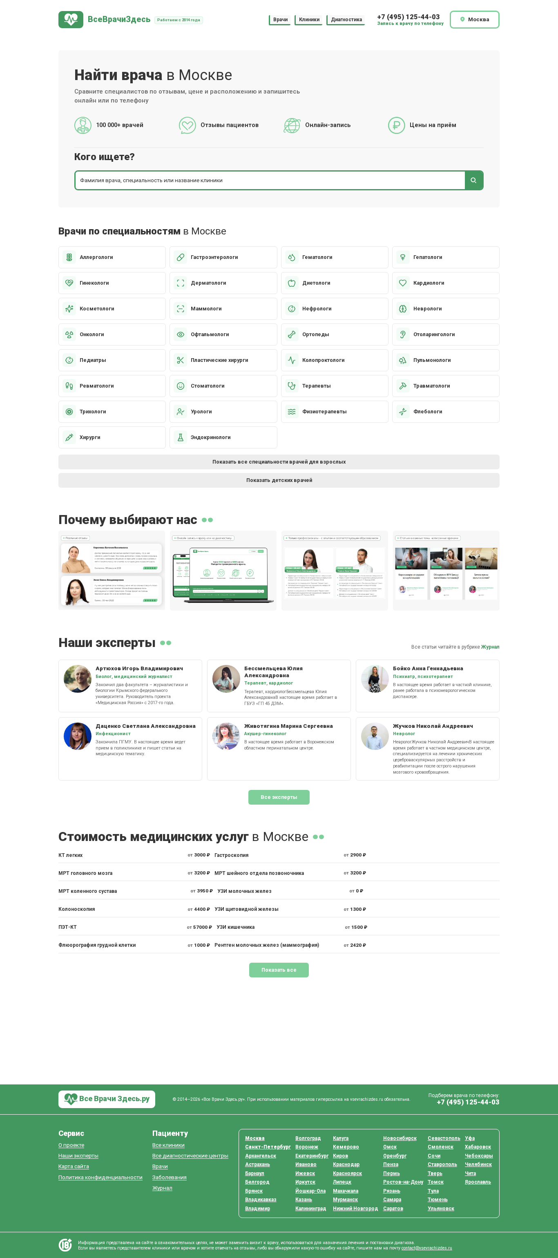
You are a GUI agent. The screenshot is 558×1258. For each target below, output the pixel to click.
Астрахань (257, 1164)
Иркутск (305, 1182)
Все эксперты (279, 797)
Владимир (257, 1208)
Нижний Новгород (355, 1208)
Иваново (306, 1164)
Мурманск (345, 1199)
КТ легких (70, 855)
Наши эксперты (78, 1156)
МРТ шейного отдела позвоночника (259, 873)
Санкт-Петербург (268, 1147)
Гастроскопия (231, 855)
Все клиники (168, 1145)
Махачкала (345, 1191)
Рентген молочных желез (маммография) (266, 945)
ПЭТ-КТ (67, 927)
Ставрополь (442, 1164)
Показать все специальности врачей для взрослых (279, 462)
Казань (303, 1199)
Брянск (254, 1191)
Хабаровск (478, 1147)
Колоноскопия (76, 909)
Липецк (342, 1182)
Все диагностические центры (190, 1156)
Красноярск (347, 1173)
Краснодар (346, 1164)
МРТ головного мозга (85, 873)
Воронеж (306, 1147)
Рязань (391, 1191)
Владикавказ (261, 1199)
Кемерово (346, 1147)
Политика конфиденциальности (100, 1177)
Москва (255, 1138)
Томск (436, 1182)
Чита (470, 1173)
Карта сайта (73, 1166)
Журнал (490, 647)
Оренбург (394, 1156)
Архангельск (260, 1156)
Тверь (435, 1173)
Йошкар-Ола (310, 1191)
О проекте (71, 1145)
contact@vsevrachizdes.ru (427, 1248)
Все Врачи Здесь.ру (114, 1098)
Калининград (310, 1208)
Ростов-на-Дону (403, 1182)
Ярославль (478, 1182)
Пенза (390, 1164)
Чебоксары (479, 1156)
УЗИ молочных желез (244, 891)
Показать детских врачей (279, 480)
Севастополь (444, 1138)
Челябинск (478, 1164)
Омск (390, 1147)
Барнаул (254, 1173)
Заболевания (169, 1177)
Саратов (393, 1208)
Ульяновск (441, 1208)
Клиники (309, 19)
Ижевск (305, 1173)
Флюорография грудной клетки (97, 945)
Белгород (257, 1182)
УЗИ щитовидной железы (246, 909)
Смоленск (440, 1147)
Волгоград (308, 1138)
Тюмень (438, 1199)
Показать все (279, 970)
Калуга (340, 1138)
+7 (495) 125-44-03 (408, 17)
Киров (340, 1156)
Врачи (280, 19)
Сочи (434, 1156)
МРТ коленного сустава (87, 891)
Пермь (391, 1173)
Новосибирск (400, 1138)
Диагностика (346, 19)
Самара (392, 1199)
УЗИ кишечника (235, 927)
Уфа (470, 1138)
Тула (433, 1191)
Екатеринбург (311, 1156)
